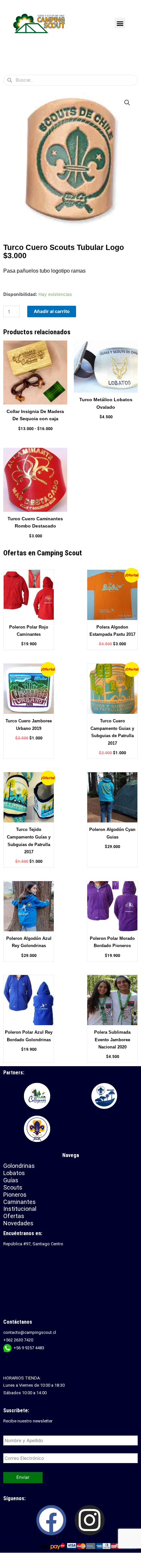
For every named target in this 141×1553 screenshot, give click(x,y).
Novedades (18, 1223)
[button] (119, 23)
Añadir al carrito (52, 311)
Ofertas (13, 1215)
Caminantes (19, 1201)
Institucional (20, 1208)
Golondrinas (19, 1165)
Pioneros (15, 1194)
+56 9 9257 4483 (28, 1347)
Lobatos (14, 1173)
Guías (10, 1180)
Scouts (12, 1187)
